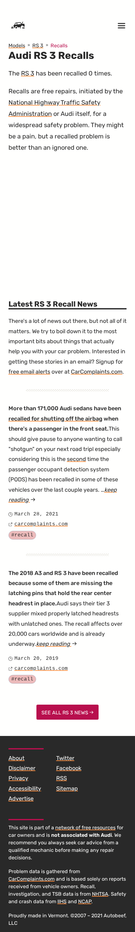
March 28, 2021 (36, 514)
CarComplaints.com (96, 371)
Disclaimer (21, 768)
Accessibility (24, 788)
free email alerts (29, 371)
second (76, 459)
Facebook (68, 768)
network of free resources (85, 828)
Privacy (18, 778)
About (16, 758)
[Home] (17, 26)
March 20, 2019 (36, 658)
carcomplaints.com (41, 524)
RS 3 (27, 73)
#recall (22, 535)
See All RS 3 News (65, 713)
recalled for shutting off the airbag (55, 418)
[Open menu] (121, 26)
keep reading (56, 643)
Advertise (21, 798)
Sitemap (67, 788)
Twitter (65, 758)
